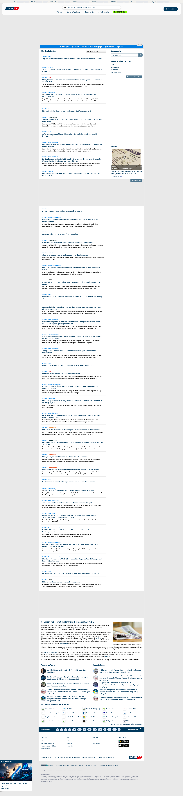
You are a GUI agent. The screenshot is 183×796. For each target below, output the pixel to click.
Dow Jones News (116, 72)
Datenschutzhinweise (73, 757)
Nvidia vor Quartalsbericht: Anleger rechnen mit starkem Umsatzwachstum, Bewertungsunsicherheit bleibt (70, 545)
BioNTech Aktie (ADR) (93, 709)
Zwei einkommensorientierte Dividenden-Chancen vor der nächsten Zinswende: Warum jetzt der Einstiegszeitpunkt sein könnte (71, 160)
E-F (74, 730)
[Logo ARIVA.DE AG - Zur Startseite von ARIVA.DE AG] (44, 765)
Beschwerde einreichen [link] (48, 746)
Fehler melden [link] (45, 748)
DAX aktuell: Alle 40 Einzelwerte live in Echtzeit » (127, 724)
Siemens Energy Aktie (113, 717)
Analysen (99, 638)
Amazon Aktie (90, 721)
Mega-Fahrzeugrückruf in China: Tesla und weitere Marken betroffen (67, 365)
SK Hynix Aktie (111, 721)
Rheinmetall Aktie (92, 713)
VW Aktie (129, 721)
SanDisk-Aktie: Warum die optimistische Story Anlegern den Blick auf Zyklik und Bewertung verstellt (67, 678)
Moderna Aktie (131, 709)
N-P (95, 730)
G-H (79, 730)
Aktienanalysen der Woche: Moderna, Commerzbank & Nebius (65, 255)
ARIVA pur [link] (70, 743)
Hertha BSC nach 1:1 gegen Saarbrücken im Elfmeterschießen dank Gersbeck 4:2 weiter (71, 268)
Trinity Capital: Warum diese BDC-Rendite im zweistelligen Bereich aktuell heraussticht (69, 352)
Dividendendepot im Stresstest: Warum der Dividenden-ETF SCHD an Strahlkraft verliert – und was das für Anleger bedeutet (68, 691)
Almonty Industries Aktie (53, 721)
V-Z (115, 730)
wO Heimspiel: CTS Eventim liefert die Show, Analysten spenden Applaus (68, 242)
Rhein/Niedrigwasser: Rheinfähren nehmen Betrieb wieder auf (64, 457)
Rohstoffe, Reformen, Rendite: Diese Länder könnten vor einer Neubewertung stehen (68, 685)
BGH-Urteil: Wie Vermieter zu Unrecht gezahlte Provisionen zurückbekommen (71, 430)
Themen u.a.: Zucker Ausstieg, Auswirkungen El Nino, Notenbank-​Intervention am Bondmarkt (126, 173)
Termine (107, 656)
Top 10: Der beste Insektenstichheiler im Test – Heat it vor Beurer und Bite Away (71, 58)
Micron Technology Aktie (53, 713)
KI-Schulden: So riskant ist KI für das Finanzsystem (61, 582)
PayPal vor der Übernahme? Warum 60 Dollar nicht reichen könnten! (69, 490)
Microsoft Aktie (91, 717)
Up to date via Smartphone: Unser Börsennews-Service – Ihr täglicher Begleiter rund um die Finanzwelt (71, 416)
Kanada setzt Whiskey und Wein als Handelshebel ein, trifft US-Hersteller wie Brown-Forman (70, 220)
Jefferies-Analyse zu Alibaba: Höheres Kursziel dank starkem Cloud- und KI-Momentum (69, 135)
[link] (16, 761)
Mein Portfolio (103, 12)
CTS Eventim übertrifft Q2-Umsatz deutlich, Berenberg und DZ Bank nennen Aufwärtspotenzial (70, 387)
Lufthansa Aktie (131, 717)
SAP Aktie (69, 709)
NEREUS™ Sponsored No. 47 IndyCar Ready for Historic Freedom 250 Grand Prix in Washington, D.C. (72, 402)
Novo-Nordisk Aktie (132, 713)
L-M (89, 730)
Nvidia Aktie (110, 709)
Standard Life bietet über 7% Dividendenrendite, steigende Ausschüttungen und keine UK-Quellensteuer (72, 560)
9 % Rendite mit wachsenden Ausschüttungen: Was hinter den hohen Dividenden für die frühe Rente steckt (71, 337)
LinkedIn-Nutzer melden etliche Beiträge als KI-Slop (61, 211)
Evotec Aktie (110, 713)
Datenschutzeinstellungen (106, 757)
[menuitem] (52, 741)
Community (89, 12)
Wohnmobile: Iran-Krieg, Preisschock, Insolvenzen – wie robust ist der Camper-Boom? (71, 283)
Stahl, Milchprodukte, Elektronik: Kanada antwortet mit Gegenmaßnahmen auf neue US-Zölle (72, 81)
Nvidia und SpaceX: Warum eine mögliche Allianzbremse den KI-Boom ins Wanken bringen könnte (72, 145)
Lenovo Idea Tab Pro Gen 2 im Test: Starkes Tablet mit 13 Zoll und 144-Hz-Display (72, 296)
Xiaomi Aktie (70, 721)
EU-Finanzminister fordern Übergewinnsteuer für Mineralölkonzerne (67, 482)
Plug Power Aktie (50, 717)
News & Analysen (73, 12)
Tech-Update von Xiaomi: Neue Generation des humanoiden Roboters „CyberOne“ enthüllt (72, 70)
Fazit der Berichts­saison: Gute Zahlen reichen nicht (61, 374)
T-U (109, 730)
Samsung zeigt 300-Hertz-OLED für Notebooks (59, 234)
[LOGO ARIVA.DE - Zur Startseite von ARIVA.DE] (12, 8)
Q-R (100, 730)
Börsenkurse (64, 643)
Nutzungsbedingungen (89, 757)
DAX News (114, 65)
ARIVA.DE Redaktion (50, 652)
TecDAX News (115, 67)
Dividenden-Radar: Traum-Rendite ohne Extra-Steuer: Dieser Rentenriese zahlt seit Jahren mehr (72, 443)
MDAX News (114, 70)
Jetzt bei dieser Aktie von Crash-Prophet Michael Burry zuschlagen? (67, 503)
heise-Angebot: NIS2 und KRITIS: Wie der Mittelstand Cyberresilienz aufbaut (70, 573)
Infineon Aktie (70, 713)
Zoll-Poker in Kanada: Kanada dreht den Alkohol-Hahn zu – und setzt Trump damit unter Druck (72, 120)
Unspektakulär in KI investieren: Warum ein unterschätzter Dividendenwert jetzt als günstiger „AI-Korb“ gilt (71, 308)
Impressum (61, 757)
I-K (84, 730)
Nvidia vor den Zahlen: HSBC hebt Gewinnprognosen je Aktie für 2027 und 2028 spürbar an (71, 174)
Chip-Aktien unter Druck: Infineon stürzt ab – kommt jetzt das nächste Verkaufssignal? (69, 95)
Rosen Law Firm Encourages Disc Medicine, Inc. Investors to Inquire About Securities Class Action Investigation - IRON (69, 516)
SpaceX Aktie (49, 709)
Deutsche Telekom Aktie (73, 717)
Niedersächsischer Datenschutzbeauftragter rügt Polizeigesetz (65, 111)
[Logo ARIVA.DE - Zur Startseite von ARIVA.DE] (135, 757)
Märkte (59, 12)
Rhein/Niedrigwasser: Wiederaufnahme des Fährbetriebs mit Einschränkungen (71, 469)
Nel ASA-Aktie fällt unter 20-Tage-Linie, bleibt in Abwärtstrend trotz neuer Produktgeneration (69, 531)
